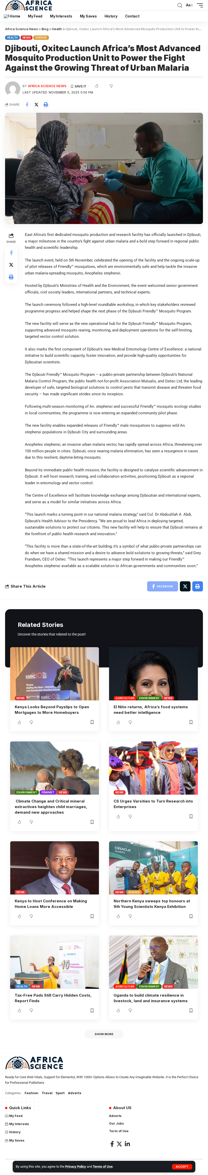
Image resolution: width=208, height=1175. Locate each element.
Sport (60, 1093)
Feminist (48, 792)
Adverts (74, 1093)
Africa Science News (47, 86)
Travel (47, 1093)
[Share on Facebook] (27, 104)
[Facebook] (112, 1144)
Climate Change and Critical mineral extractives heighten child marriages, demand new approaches (51, 807)
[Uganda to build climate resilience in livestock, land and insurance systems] (153, 962)
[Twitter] (119, 1144)
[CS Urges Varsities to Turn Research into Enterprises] (153, 768)
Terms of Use (103, 1166)
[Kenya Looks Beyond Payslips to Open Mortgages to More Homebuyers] (54, 673)
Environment (149, 698)
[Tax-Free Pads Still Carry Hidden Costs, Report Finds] (54, 962)
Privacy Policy (75, 1166)
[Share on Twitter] (36, 104)
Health (12, 37)
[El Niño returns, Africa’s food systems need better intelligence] (153, 673)
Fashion (31, 1093)
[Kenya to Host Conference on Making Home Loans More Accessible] (54, 867)
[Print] (45, 104)
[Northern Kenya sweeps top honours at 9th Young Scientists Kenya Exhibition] (153, 867)
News (27, 37)
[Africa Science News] (28, 5)
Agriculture (124, 698)
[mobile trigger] (198, 5)
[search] (179, 5)
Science (41, 37)
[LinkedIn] (127, 1144)
